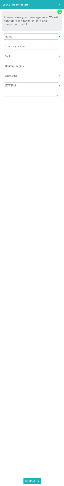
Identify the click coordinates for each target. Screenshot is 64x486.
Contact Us (32, 480)
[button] (32, 4)
